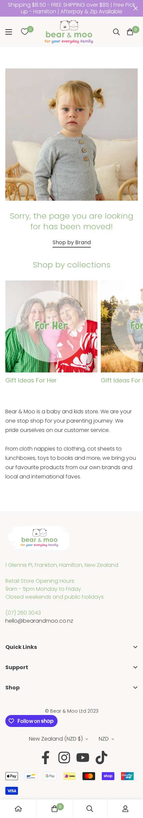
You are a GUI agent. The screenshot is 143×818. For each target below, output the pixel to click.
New (10, 727)
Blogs (12, 696)
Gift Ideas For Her (31, 380)
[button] (130, 32)
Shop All (15, 705)
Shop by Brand (72, 242)
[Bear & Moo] (68, 32)
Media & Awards (26, 675)
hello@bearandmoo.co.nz (39, 621)
